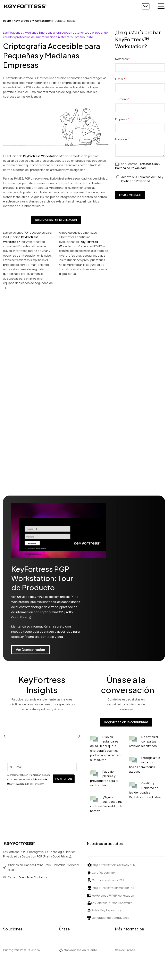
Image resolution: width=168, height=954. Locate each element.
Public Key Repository (106, 910)
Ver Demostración (30, 649)
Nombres (129, 59)
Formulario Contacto (33, 877)
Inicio (7, 21)
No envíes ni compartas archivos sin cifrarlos (143, 741)
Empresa (129, 119)
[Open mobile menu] (161, 6)
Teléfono (129, 99)
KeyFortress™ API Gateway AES (114, 865)
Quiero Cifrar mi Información (56, 220)
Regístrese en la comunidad (126, 722)
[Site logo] (25, 6)
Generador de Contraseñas (110, 918)
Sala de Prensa (125, 950)
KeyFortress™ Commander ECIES (115, 888)
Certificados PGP (103, 872)
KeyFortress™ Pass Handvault (111, 903)
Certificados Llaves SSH (107, 880)
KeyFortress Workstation (40, 156)
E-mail (127, 79)
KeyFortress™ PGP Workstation (113, 895)
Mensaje (129, 139)
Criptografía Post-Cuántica (21, 950)
